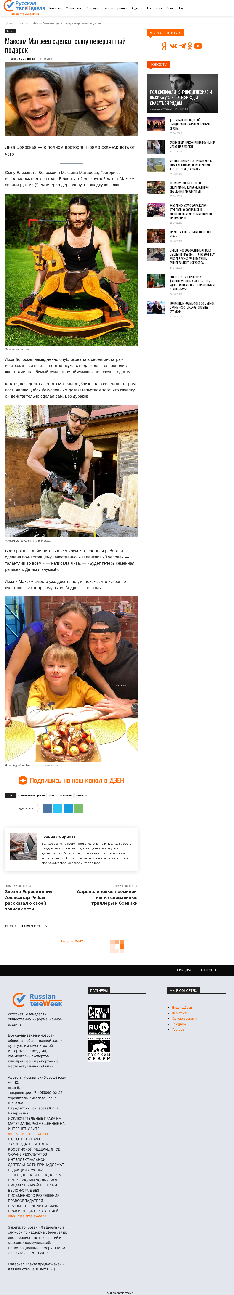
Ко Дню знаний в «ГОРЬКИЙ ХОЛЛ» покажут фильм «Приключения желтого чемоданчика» (191, 164)
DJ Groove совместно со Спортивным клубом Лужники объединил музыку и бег (189, 187)
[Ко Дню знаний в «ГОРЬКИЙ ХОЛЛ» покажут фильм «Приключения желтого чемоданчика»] (156, 165)
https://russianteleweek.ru (29, 1134)
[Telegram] (68, 808)
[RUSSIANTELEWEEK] (24, 6)
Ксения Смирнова (22, 58)
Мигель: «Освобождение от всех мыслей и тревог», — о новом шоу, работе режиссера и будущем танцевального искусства (192, 256)
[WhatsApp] (78, 808)
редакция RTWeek (161, 109)
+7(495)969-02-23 (47, 1092)
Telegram (179, 1024)
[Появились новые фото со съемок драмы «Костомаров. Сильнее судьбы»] (156, 307)
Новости (81, 795)
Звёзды (23, 23)
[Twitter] (57, 808)
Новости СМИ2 (71, 941)
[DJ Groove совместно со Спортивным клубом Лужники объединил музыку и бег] (156, 187)
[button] (214, 8)
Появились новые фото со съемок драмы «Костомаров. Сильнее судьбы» (192, 307)
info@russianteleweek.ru (28, 1216)
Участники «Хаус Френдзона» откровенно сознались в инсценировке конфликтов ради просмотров (191, 211)
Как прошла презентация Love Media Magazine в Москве (192, 144)
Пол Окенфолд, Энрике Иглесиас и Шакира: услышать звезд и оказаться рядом (181, 97)
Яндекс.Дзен (182, 1007)
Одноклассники (184, 1018)
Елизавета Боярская (31, 795)
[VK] (47, 808)
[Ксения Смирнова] (23, 849)
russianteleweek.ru (25, 14)
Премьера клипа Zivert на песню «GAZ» (190, 234)
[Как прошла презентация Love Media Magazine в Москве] (156, 147)
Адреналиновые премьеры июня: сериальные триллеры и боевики (107, 897)
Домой (10, 23)
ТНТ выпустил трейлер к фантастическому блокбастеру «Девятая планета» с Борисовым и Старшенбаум (192, 282)
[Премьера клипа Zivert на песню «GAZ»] (156, 236)
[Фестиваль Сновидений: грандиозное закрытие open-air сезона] (156, 124)
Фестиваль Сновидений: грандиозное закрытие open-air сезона (190, 124)
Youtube (178, 1029)
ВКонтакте (180, 1013)
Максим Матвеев (60, 795)
